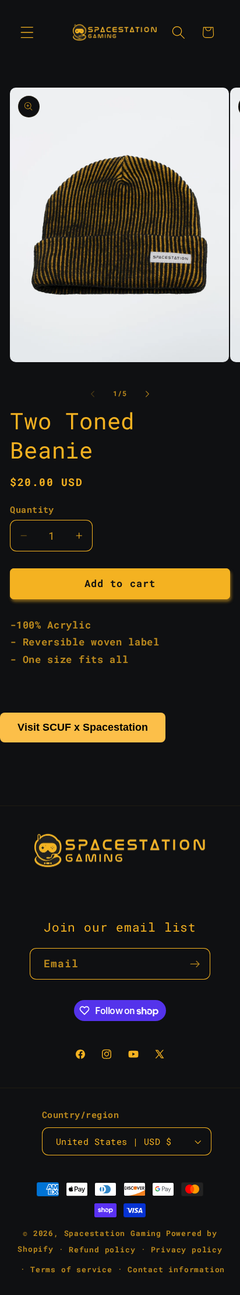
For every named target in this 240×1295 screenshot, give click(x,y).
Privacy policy (187, 1249)
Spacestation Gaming (112, 1233)
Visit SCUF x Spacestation (82, 727)
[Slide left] (92, 394)
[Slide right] (147, 394)
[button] (27, 32)
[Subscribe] (195, 964)
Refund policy (102, 1249)
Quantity (32, 509)
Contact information (176, 1269)
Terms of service (71, 1269)
